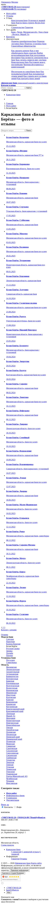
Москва (14, 2)
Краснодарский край (15, 709)
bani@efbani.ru (12, 890)
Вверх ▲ (5, 804)
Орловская (11, 732)
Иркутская (10, 695)
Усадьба (9, 653)
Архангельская (12, 672)
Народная (10, 641)
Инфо (19, 807)
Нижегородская (13, 720)
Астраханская (12, 674)
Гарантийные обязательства (23, 46)
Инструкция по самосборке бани (25, 71)
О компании (11, 798)
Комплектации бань (20, 62)
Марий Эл (10, 716)
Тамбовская (11, 758)
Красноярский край (14, 711)
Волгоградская (12, 686)
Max (8, 893)
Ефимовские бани (23, 863)
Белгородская (12, 679)
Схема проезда (7, 845)
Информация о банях (15, 795)
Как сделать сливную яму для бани (31, 60)
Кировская (11, 704)
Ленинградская (12, 669)
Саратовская (11, 748)
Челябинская (11, 779)
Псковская (10, 741)
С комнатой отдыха (30, 852)
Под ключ (10, 660)
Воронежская (12, 690)
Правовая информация (19, 870)
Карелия (9, 700)
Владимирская (12, 683)
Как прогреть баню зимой (28, 78)
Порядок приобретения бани (23, 41)
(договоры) (13, 9)
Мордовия (10, 718)
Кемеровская (11, 702)
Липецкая (10, 713)
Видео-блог (40, 23)
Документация (12, 800)
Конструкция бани (19, 20)
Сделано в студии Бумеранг (13, 873)
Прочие (9, 655)
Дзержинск (6, 2)
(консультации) (15, 7)
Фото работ (11, 13)
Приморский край (14, 739)
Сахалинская (11, 751)
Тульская (10, 767)
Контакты (10, 37)
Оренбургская (12, 730)
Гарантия (29, 27)
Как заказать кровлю (20, 51)
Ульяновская (11, 774)
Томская (9, 765)
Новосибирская (13, 725)
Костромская (11, 707)
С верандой (16, 852)
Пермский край (13, 737)
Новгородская (12, 723)
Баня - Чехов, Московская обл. (24, 32)
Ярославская (11, 783)
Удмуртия (10, 772)
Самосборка (11, 662)
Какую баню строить (25, 23)
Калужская (11, 697)
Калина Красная (13, 644)
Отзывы (9, 16)
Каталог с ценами (9, 630)
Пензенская (11, 734)
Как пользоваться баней (27, 72)
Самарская (10, 746)
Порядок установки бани (35, 44)
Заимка (9, 651)
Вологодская (11, 688)
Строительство (17, 27)
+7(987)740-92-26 (13, 888)
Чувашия (10, 781)
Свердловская (12, 753)
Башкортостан (12, 676)
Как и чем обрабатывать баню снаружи (25, 52)
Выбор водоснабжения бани (27, 54)
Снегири (10, 639)
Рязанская (10, 744)
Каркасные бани (13, 95)
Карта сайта (36, 863)
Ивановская (11, 693)
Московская (11, 667)
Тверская (10, 762)
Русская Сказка (12, 648)
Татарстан (10, 760)
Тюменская (11, 769)
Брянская (10, 681)
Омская (9, 727)
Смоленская (11, 755)
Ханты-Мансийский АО (16, 776)
